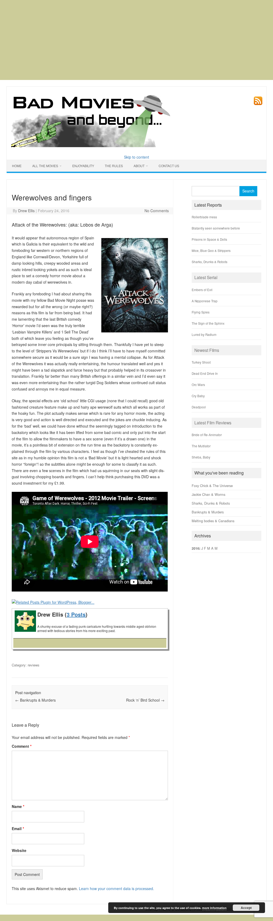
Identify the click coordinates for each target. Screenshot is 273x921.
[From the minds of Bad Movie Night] (91, 120)
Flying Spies (201, 312)
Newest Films (206, 350)
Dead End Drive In (205, 373)
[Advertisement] (136, 40)
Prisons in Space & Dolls (209, 239)
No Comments (156, 210)
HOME (17, 165)
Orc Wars (198, 384)
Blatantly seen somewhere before (216, 228)
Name (18, 806)
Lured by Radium (204, 334)
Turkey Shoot (201, 362)
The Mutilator (201, 446)
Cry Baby (198, 395)
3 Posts (76, 614)
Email (18, 828)
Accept (246, 907)
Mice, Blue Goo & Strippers (211, 250)
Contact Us (169, 165)
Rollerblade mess (204, 217)
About (139, 165)
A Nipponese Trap (205, 301)
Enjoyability (83, 165)
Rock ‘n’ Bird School (145, 700)
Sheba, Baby (201, 457)
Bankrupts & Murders (35, 700)
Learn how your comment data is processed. (116, 888)
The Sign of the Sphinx (208, 323)
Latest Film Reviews (212, 422)
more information (214, 908)
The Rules (114, 165)
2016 (195, 548)
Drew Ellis (26, 210)
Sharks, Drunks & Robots (209, 261)
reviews (33, 664)
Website (19, 850)
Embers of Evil (202, 289)
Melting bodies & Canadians (213, 520)
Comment (21, 746)
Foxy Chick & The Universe (212, 485)
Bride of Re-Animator (207, 434)
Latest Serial (205, 277)
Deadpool (199, 407)
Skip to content (136, 157)
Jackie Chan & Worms (208, 494)
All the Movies (45, 165)
